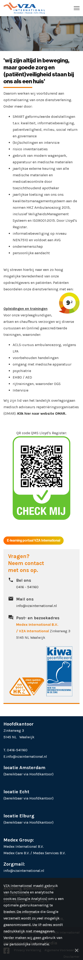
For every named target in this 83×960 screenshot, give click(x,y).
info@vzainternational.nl (36, 606)
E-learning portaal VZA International (33, 540)
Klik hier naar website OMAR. (41, 413)
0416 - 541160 (27, 587)
